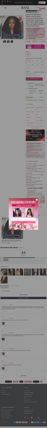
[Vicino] (36, 199)
